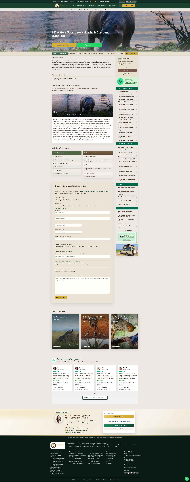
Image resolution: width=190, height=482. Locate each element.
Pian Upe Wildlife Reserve (75, 461)
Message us (127, 464)
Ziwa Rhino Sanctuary (93, 461)
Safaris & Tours (80, 5)
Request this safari (63, 45)
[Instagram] (128, 473)
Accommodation (92, 53)
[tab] (94, 393)
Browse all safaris (127, 230)
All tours (68, 9)
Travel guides (109, 460)
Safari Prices (71, 53)
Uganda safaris (54, 453)
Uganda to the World (55, 455)
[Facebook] (125, 473)
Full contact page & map (130, 467)
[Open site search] (120, 5)
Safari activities (109, 458)
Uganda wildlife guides (111, 455)
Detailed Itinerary (82, 53)
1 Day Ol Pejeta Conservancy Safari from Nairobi (57, 469)
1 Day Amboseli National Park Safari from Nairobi (57, 459)
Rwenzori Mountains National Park (77, 460)
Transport (102, 53)
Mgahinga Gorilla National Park (95, 455)
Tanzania (121, 208)
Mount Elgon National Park (94, 460)
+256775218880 (128, 459)
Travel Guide (111, 5)
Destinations (91, 5)
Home (72, 5)
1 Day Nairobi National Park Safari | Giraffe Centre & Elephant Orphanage (57, 466)
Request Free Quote (131, 53)
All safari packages (55, 456)
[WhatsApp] (187, 479)
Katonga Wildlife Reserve (94, 463)
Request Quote (129, 5)
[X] (134, 473)
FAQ (107, 461)
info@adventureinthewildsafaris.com (65, 1)
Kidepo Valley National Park (95, 456)
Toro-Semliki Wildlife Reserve (76, 463)
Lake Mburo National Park (75, 458)
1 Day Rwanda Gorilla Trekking (57, 471)
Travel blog (108, 463)
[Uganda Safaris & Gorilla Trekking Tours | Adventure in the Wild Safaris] (57, 445)
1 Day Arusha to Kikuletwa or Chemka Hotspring (57, 462)
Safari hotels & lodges (111, 456)
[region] (95, 378)
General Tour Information (60, 53)
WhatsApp (90, 45)
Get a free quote (119, 416)
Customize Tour (111, 53)
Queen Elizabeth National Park (95, 453)
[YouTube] (131, 473)
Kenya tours (74, 9)
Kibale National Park (74, 456)
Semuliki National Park (93, 458)
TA (137, 472)
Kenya (120, 184)
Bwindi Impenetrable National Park (77, 455)
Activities (120, 53)
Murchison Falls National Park (76, 453)
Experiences (101, 5)
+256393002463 (83, 1)
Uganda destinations (111, 453)
